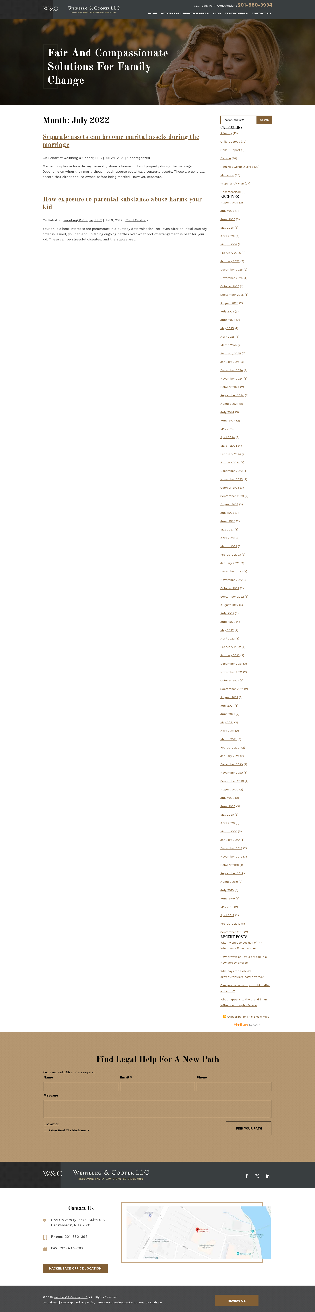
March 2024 (228, 445)
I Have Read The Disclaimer (69, 1130)
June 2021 (227, 714)
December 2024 (231, 370)
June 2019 (227, 898)
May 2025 (227, 328)
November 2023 (231, 479)
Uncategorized (138, 158)
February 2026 (230, 252)
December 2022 (231, 571)
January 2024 (230, 462)
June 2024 (227, 420)
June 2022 (227, 621)
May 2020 (227, 814)
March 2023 (228, 546)
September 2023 (232, 496)
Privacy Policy (85, 1302)
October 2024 (229, 387)
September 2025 (232, 294)
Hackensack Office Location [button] (75, 1268)
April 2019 (227, 915)
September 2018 (231, 932)
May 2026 (227, 227)
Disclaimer (51, 1124)
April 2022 (227, 638)
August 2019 (229, 881)
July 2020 (227, 798)
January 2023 (230, 563)
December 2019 (231, 848)
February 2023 (230, 554)
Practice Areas (196, 13)
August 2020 (229, 789)
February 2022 (230, 647)
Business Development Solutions (121, 1302)
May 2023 (227, 529)
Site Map (67, 1302)
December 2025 (231, 269)
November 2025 (231, 278)
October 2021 (229, 680)
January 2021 (229, 756)
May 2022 (227, 630)
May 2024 (227, 429)
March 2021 (228, 739)
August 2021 (229, 697)
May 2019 (226, 907)
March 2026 (228, 244)
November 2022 (231, 580)
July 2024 (227, 412)
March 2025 (228, 345)
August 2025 (229, 303)
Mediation (227, 175)
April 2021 (227, 730)
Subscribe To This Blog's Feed (248, 1016)
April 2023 (227, 538)
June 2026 (227, 219)
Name (48, 1077)
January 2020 (230, 839)
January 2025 (230, 362)
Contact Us (261, 13)
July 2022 (227, 613)
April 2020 (227, 823)
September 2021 (231, 689)
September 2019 (231, 873)
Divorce (225, 158)
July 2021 (227, 705)
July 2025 (227, 311)
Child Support (230, 150)
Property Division (232, 183)
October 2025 (229, 286)
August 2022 (229, 605)
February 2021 (230, 747)
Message (51, 1095)
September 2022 (232, 596)
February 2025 (230, 353)
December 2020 (231, 764)
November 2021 (231, 672)
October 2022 (229, 588)
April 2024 (227, 437)
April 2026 (227, 236)
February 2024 (230, 454)
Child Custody (136, 220)
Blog (217, 13)
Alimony (226, 133)
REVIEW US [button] (237, 1301)
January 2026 (230, 261)
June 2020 (227, 806)
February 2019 (230, 923)
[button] (311, 1285)
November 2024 (231, 378)
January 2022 (230, 655)
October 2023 (229, 487)
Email (126, 1077)
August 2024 (229, 403)
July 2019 (227, 890)
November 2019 (231, 856)
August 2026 (229, 202)
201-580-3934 (255, 5)
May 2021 (226, 722)
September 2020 (232, 781)
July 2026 (227, 211)
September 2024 (232, 395)
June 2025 (227, 320)
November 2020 (231, 772)
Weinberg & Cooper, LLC (82, 158)
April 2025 (227, 336)
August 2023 (229, 504)
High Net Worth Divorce (236, 166)
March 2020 (228, 831)
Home (152, 13)
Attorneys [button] (170, 13)
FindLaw (156, 1302)
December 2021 (231, 663)
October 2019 (229, 865)
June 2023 (227, 521)
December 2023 (231, 471)
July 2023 (227, 512)
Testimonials (236, 13)
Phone (202, 1077)
